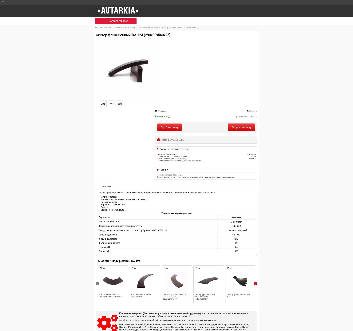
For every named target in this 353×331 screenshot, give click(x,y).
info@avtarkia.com (174, 139)
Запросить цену (241, 127)
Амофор (253, 117)
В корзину (171, 127)
